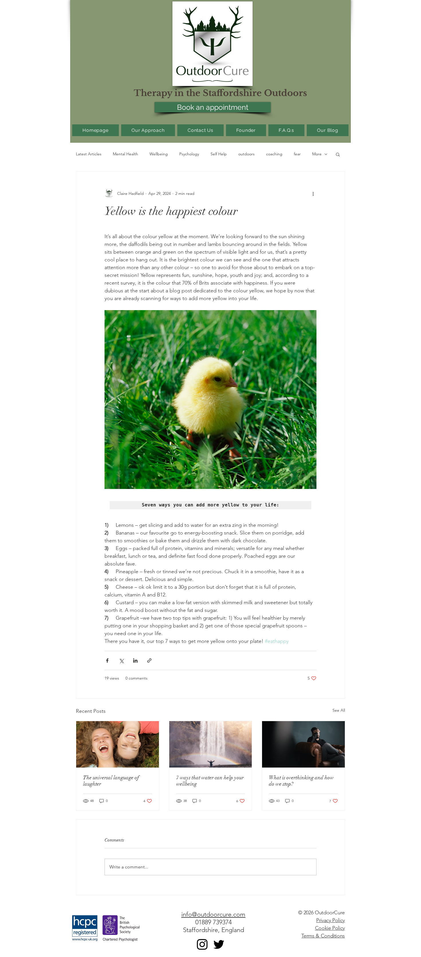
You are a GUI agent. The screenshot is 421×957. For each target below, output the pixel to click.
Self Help (218, 153)
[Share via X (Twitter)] (121, 660)
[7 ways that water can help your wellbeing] (210, 744)
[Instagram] (202, 944)
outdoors (246, 153)
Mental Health (125, 153)
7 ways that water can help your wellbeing (210, 780)
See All (339, 710)
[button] (338, 154)
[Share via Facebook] (107, 660)
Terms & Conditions (323, 936)
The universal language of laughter (111, 780)
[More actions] (313, 193)
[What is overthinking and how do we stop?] (303, 744)
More (317, 153)
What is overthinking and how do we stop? (301, 780)
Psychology (189, 153)
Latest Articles (88, 153)
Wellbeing (158, 153)
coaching (274, 153)
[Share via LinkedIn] (135, 660)
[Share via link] (149, 660)
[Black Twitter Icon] (219, 944)
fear (297, 153)
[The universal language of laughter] (117, 744)
